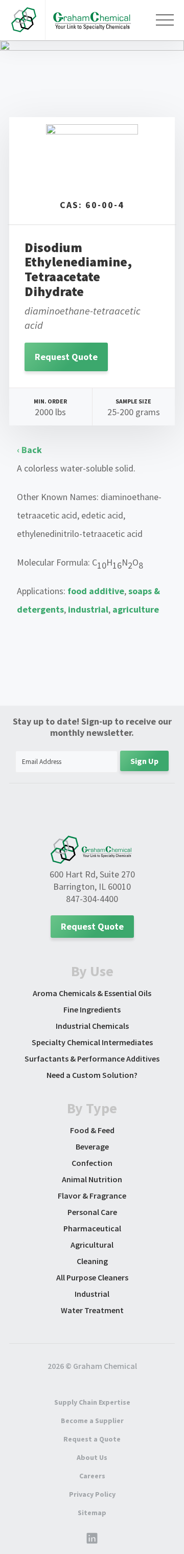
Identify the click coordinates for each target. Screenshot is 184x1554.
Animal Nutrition (92, 1179)
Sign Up (144, 761)
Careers (92, 1475)
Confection (92, 1163)
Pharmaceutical (92, 1228)
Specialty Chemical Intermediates (92, 1042)
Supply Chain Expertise (92, 1402)
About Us (92, 1457)
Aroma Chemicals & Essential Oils (92, 993)
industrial (88, 609)
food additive (95, 591)
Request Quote (66, 357)
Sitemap (92, 1512)
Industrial (92, 1294)
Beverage (92, 1146)
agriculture (135, 609)
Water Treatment (92, 1310)
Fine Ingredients (92, 1009)
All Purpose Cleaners (92, 1277)
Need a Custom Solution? (92, 1075)
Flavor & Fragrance (92, 1195)
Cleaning (92, 1261)
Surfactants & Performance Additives (92, 1058)
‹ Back (29, 450)
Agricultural (92, 1245)
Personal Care (92, 1212)
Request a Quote (92, 1439)
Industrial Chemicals (92, 1026)
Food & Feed (92, 1130)
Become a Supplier (92, 1420)
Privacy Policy (92, 1494)
